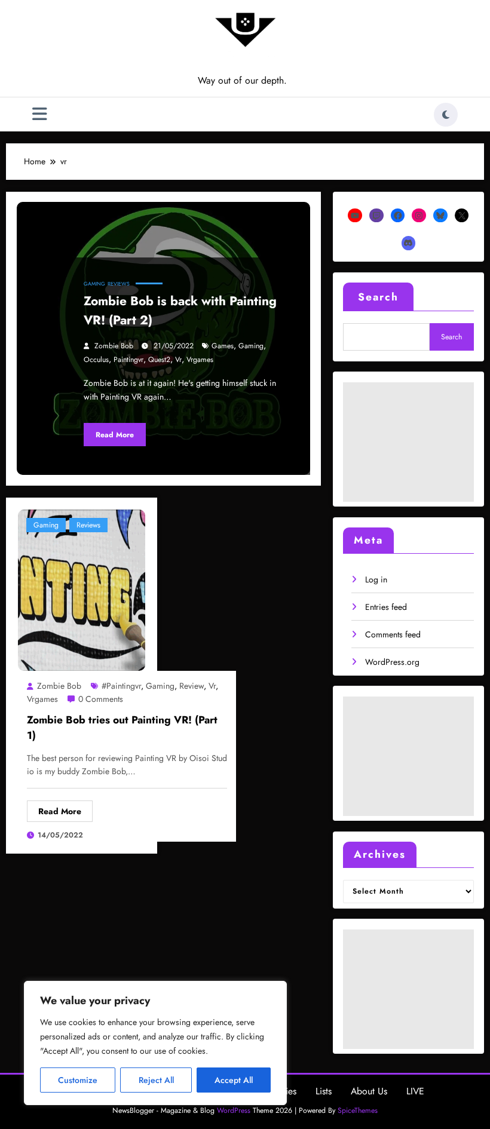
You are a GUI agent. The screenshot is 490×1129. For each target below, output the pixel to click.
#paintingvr (121, 686)
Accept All (234, 1080)
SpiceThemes (358, 1110)
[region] (155, 1043)
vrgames (199, 359)
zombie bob (113, 345)
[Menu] (39, 114)
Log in (376, 579)
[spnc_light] (446, 115)
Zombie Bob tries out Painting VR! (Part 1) (122, 727)
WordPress (233, 1110)
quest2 (159, 359)
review (191, 686)
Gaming (94, 283)
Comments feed (393, 634)
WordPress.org (392, 662)
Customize (77, 1080)
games (223, 345)
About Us (369, 1091)
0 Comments (100, 699)
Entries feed (386, 607)
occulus (96, 359)
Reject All (156, 1080)
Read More (115, 434)
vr (178, 359)
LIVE (415, 1091)
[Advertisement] (408, 442)
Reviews (119, 283)
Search (378, 297)
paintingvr (128, 359)
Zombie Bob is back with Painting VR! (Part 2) (180, 310)
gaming (251, 345)
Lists (324, 1091)
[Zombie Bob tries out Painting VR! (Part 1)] (81, 589)
